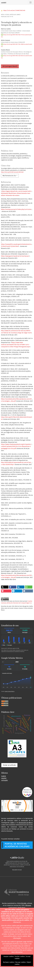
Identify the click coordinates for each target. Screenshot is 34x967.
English (3, 776)
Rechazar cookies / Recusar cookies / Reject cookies (17, 963)
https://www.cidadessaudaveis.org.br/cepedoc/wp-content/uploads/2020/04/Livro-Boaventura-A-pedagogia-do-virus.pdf (17, 446)
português (4, 780)
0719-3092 (23, 903)
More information (17, 952)
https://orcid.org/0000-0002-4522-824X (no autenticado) (17, 55)
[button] (4, 587)
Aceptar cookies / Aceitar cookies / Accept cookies (17, 957)
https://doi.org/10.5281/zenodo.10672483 (12, 172)
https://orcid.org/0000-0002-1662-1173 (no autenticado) (17, 34)
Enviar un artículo (9, 765)
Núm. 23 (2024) (5, 14)
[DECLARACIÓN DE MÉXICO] (17, 806)
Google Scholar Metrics (9, 691)
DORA (12, 822)
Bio (2, 37)
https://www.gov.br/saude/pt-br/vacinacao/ (15, 256)
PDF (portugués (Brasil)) (10, 66)
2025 (17, 662)
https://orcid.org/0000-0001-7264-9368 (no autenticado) (17, 44)
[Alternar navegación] (30, 2)
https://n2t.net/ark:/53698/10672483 (14, 10)
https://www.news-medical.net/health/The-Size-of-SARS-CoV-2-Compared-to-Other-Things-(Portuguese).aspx (15, 345)
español (3, 778)
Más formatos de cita (9, 175)
